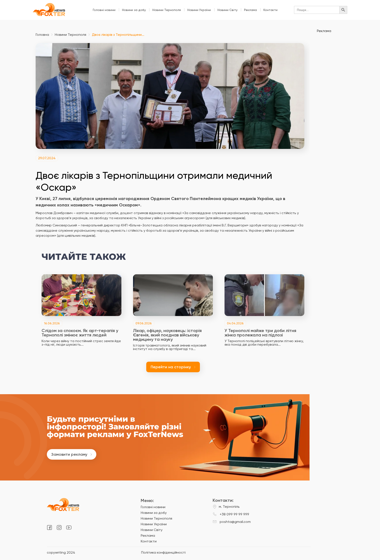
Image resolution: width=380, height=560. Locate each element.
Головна (42, 34)
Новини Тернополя (166, 10)
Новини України (199, 10)
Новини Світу (227, 10)
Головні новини (104, 10)
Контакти (270, 10)
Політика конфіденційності (163, 553)
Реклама (250, 10)
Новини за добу (134, 10)
